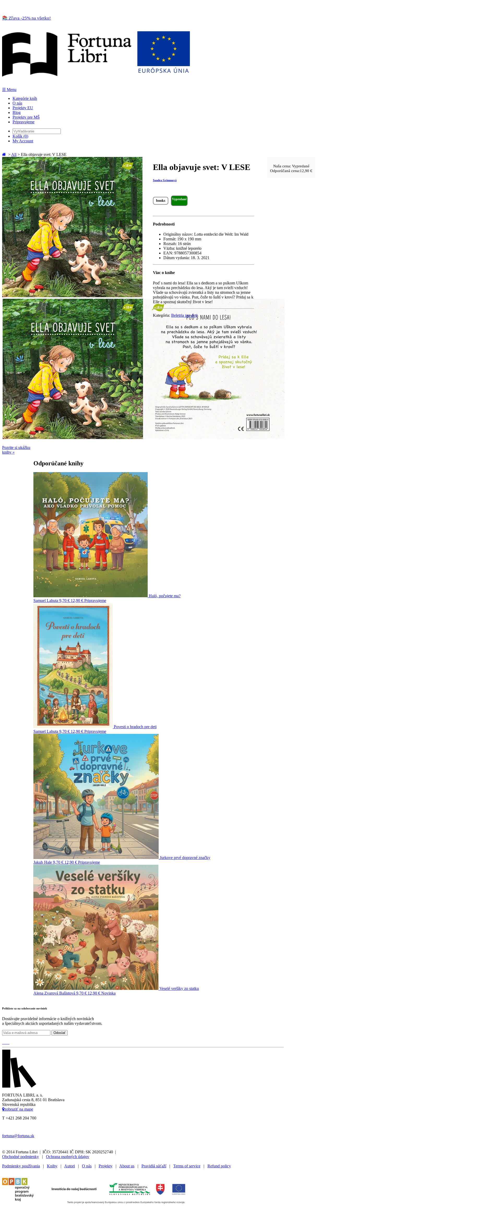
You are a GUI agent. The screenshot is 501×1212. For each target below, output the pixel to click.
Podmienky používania (21, 1166)
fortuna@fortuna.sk (18, 1136)
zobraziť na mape (18, 1109)
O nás (17, 103)
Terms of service (186, 1166)
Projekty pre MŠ (26, 117)
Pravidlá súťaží (153, 1166)
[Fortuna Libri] (96, 84)
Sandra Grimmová (165, 180)
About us (126, 1166)
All (13, 154)
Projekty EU (23, 108)
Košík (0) (20, 136)
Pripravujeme (23, 122)
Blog (17, 112)
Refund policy (219, 1166)
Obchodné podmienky (20, 1156)
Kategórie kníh (25, 98)
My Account (23, 141)
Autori (69, 1166)
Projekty (105, 1166)
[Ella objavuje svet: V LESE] (72, 296)
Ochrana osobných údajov (67, 1156)
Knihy (52, 1166)
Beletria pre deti (184, 315)
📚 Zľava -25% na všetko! (26, 18)
